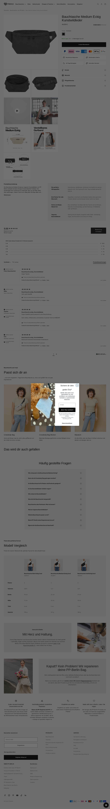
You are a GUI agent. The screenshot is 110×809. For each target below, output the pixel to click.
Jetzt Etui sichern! (67, 410)
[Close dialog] (77, 385)
